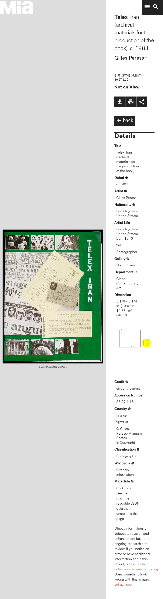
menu (147, 6)
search (155, 6)
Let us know (123, 585)
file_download (120, 102)
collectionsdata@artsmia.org (136, 569)
